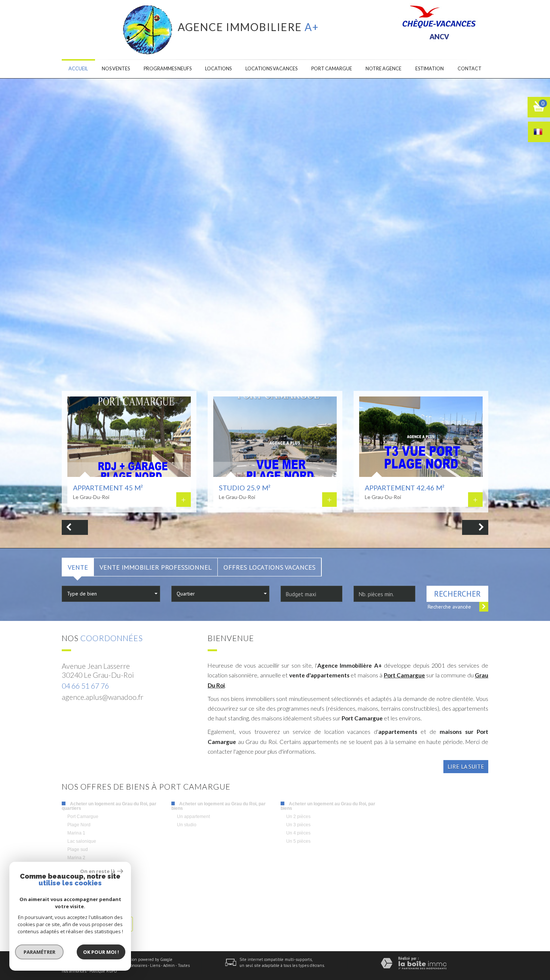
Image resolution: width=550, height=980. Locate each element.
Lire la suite (465, 766)
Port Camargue (404, 675)
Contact (470, 68)
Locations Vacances (271, 68)
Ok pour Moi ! (101, 952)
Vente (78, 567)
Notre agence (383, 68)
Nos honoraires (133, 965)
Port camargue (331, 68)
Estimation (429, 68)
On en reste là (97, 871)
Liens (155, 965)
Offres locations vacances (269, 567)
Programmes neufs (168, 68)
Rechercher (457, 594)
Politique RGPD (103, 971)
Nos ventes (116, 68)
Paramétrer (39, 952)
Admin (169, 965)
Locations (218, 68)
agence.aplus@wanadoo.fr (102, 697)
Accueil (78, 68)
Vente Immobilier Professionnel (156, 567)
